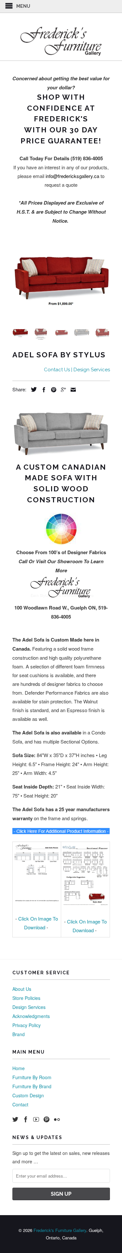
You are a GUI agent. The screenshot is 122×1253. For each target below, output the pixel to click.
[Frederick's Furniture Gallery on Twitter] (15, 1119)
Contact (20, 1104)
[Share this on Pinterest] (52, 389)
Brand (18, 1034)
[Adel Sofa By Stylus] (61, 279)
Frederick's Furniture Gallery (60, 1230)
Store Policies (26, 998)
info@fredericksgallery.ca (72, 176)
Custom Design (28, 1095)
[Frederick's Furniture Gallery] (61, 41)
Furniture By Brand (31, 1086)
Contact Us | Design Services (77, 370)
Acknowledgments (31, 1016)
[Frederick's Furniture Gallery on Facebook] (26, 1119)
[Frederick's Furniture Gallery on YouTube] (36, 1119)
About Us (21, 989)
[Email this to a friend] (71, 389)
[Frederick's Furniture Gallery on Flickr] (57, 1119)
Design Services (29, 1007)
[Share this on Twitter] (32, 389)
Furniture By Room (31, 1077)
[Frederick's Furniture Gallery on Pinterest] (46, 1119)
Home (18, 1068)
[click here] (61, 832)
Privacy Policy (26, 1025)
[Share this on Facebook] (42, 389)
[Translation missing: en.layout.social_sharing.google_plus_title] (62, 389)
